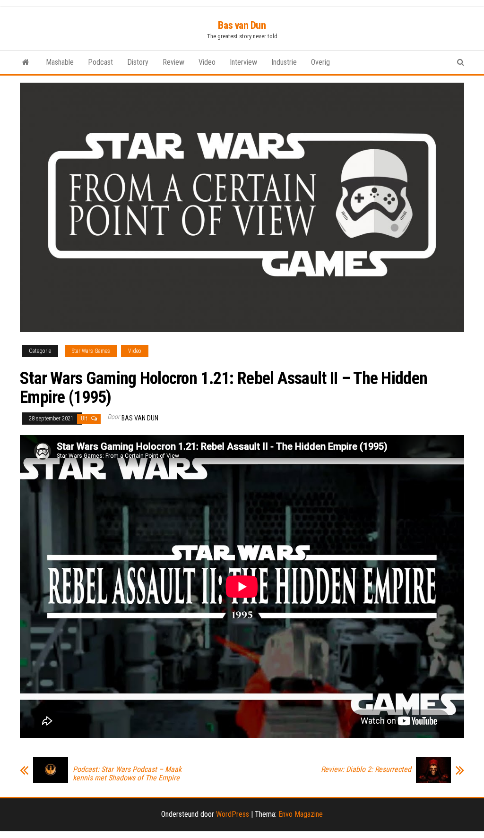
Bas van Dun (242, 25)
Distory (137, 62)
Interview (243, 62)
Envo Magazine (300, 814)
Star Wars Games (91, 351)
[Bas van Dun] (26, 62)
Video (207, 62)
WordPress (232, 814)
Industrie (284, 62)
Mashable (60, 62)
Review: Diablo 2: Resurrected (366, 769)
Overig (320, 62)
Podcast (100, 62)
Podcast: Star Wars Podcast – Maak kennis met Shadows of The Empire (127, 773)
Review (173, 62)
